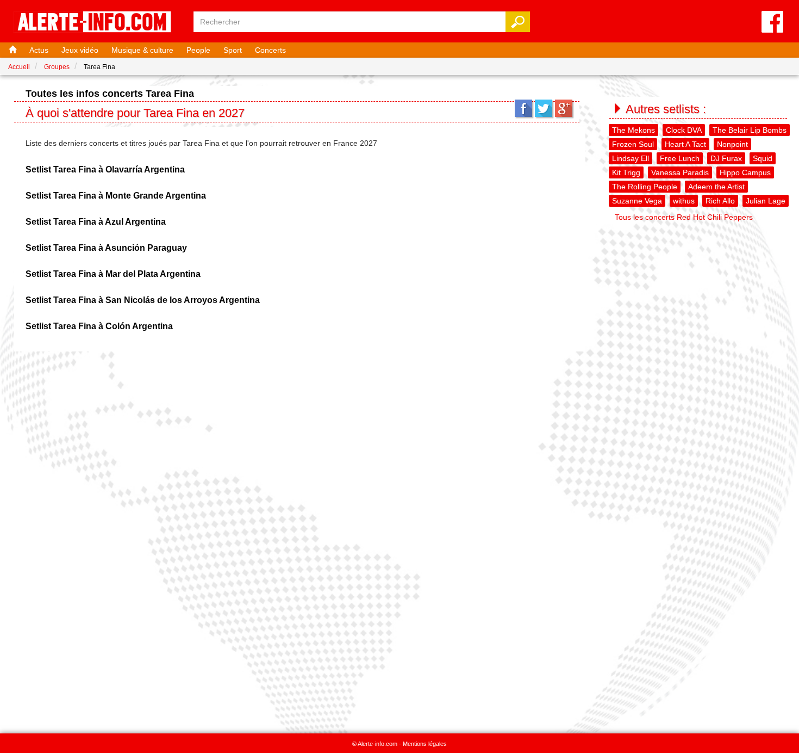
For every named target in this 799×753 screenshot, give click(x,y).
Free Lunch (680, 158)
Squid (762, 158)
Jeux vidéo (79, 50)
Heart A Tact (685, 144)
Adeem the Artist (716, 186)
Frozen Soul (633, 144)
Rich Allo (720, 200)
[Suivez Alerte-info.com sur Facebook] (772, 22)
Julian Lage (765, 200)
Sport (232, 50)
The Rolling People (644, 186)
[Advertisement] (699, 302)
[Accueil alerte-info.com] (98, 22)
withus (684, 200)
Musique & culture (142, 50)
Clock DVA (684, 130)
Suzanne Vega (637, 200)
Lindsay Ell (630, 158)
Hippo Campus (745, 172)
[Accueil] (11, 50)
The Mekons (633, 130)
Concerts (270, 50)
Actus (38, 50)
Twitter (543, 108)
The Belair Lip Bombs (749, 130)
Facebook (523, 108)
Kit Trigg (626, 172)
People (198, 50)
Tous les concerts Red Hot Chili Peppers (684, 217)
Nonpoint (732, 144)
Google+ (563, 108)
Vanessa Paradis (680, 172)
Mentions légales (425, 743)
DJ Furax (726, 158)
